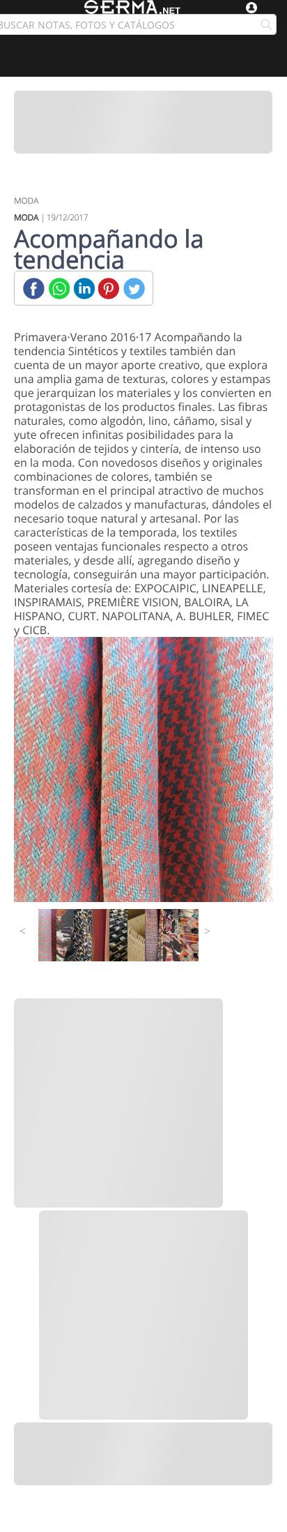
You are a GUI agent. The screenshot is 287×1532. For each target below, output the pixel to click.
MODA (26, 200)
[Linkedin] (84, 288)
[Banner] (143, 122)
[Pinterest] (109, 288)
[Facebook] (34, 288)
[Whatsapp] (59, 288)
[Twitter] (134, 288)
